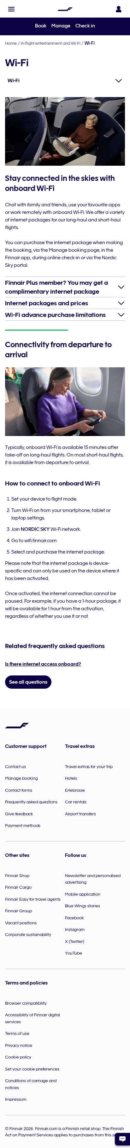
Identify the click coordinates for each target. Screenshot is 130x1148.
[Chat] (122, 1139)
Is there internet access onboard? (43, 664)
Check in (85, 26)
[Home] (65, 9)
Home (11, 43)
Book (40, 26)
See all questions (28, 682)
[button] (11, 9)
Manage (60, 26)
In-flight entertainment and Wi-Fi (50, 43)
